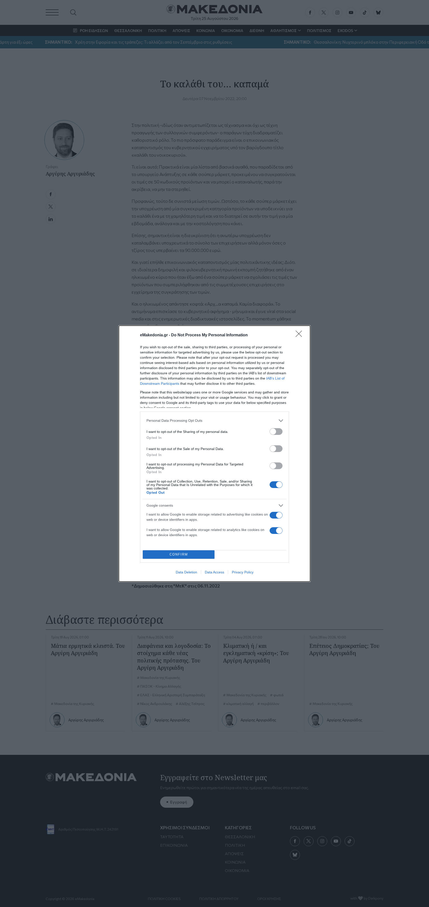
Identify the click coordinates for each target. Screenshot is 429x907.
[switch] (276, 431)
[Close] (300, 335)
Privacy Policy (242, 572)
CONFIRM (179, 554)
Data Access (214, 572)
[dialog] (214, 454)
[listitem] (214, 420)
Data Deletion (186, 572)
